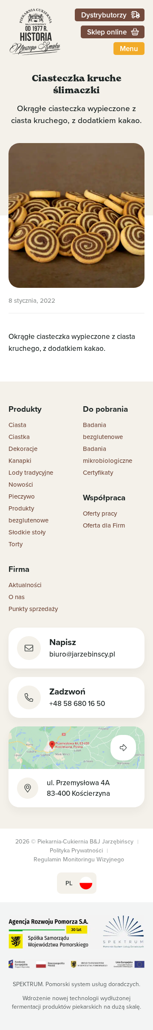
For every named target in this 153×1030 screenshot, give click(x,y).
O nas (16, 596)
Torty (15, 543)
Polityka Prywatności (76, 850)
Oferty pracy (100, 513)
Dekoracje (22, 448)
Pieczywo (21, 496)
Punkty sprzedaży (33, 608)
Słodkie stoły (26, 532)
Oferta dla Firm (104, 525)
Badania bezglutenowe (103, 430)
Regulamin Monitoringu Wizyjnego (79, 859)
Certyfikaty (98, 472)
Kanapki (19, 460)
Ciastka (19, 436)
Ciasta (17, 424)
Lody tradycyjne (30, 472)
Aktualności (25, 584)
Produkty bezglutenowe (28, 514)
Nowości (20, 484)
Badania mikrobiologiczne (107, 454)
